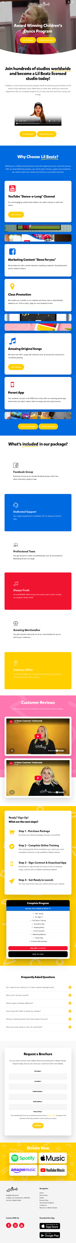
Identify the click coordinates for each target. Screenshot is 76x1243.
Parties (42, 1198)
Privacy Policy (52, 1115)
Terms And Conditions (47, 1203)
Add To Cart (38, 954)
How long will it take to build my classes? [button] (23, 1011)
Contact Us (43, 1205)
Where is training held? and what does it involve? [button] (27, 1019)
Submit (38, 1125)
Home (42, 1193)
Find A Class (44, 1195)
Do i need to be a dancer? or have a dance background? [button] (30, 987)
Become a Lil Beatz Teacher (48, 1208)
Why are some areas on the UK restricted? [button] (24, 1027)
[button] (3, 2)
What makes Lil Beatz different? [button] (19, 1003)
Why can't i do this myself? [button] (17, 995)
